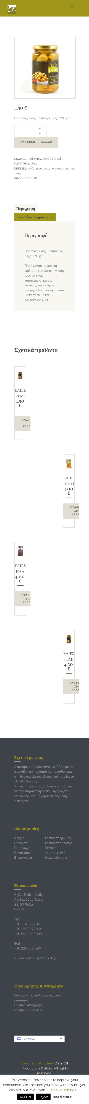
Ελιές (33, 163)
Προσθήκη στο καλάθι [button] (28, 423)
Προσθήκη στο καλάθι (36, 142)
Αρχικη (19, 838)
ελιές (58, 168)
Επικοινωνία (23, 857)
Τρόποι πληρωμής (57, 838)
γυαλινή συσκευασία (40, 168)
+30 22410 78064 (28, 929)
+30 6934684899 (28, 934)
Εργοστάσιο (22, 853)
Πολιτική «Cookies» (28, 1010)
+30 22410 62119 (27, 924)
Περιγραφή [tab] (25, 208)
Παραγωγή (22, 848)
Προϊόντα (21, 843)
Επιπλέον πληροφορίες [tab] (35, 216)
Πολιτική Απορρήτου (28, 1005)
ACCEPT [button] (25, 1097)
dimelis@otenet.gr (41, 958)
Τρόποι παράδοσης (58, 843)
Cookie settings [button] (63, 1090)
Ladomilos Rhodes (36, 1063)
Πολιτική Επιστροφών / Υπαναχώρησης (56, 853)
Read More (62, 1097)
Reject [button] (43, 1097)
